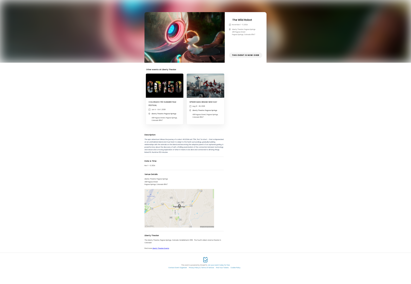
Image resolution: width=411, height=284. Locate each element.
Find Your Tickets (222, 268)
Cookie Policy (235, 268)
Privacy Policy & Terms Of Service (201, 268)
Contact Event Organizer (177, 268)
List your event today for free (219, 265)
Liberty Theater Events (160, 248)
